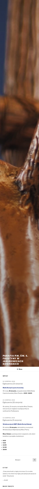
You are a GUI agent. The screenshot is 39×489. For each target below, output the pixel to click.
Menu (20, 369)
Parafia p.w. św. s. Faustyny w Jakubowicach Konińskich (15, 359)
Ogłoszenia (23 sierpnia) (13, 384)
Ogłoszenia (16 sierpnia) (12, 402)
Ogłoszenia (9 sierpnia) (12, 420)
